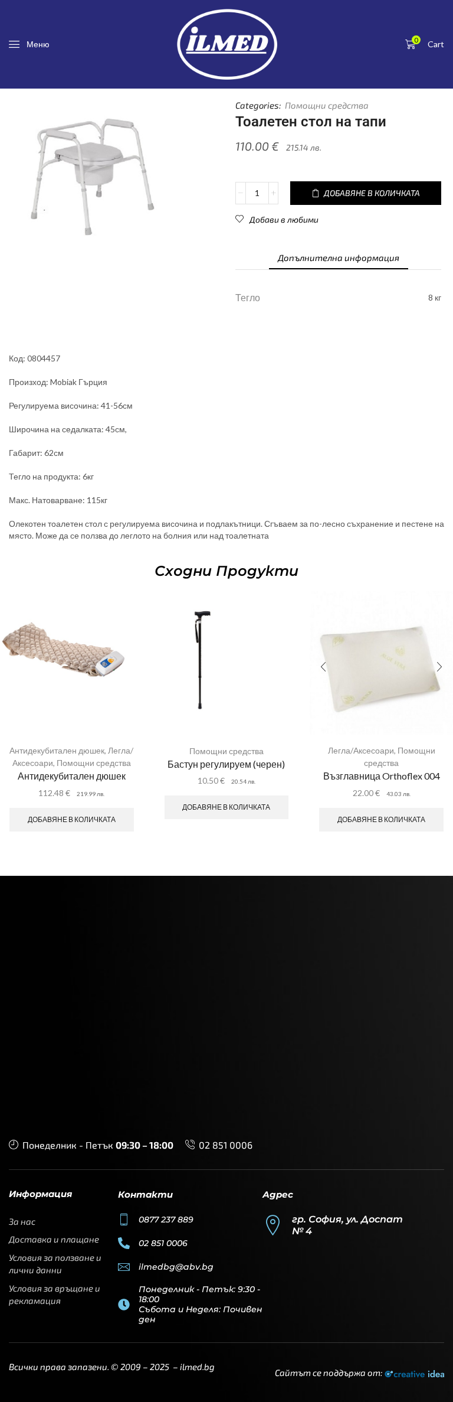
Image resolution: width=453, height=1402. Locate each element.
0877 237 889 (166, 1219)
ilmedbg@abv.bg (176, 1266)
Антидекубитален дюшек (56, 750)
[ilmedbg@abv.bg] (124, 1267)
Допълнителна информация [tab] (338, 257)
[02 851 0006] (124, 1243)
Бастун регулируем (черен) (226, 764)
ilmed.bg (197, 1366)
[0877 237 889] (124, 1219)
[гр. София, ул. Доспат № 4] (272, 1225)
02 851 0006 (225, 1144)
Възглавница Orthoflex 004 (381, 775)
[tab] (338, 257)
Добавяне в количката (72, 819)
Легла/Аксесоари (361, 750)
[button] (29, 44)
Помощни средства (327, 105)
